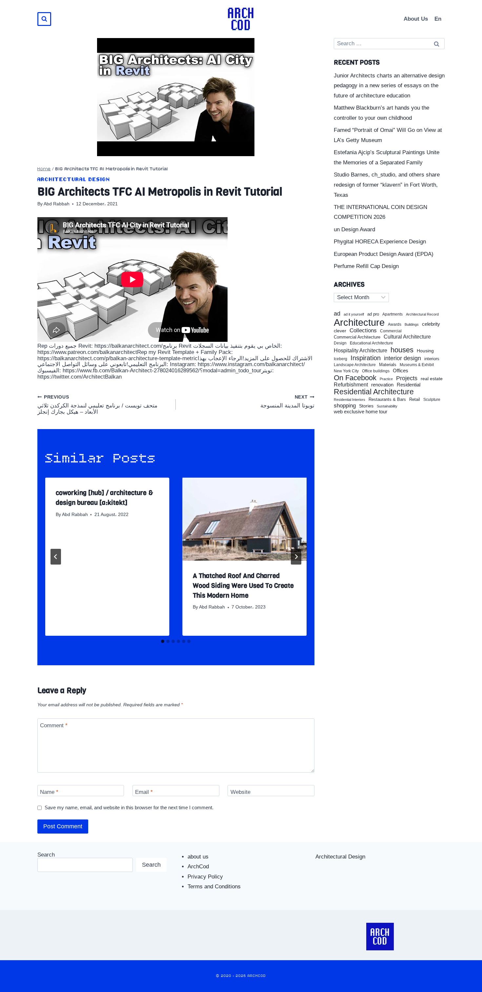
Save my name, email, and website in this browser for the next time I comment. (129, 807)
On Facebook (355, 378)
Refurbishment (351, 384)
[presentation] (244, 519)
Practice (386, 379)
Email (144, 792)
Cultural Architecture (407, 337)
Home (44, 169)
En (437, 19)
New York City (346, 371)
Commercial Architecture (357, 337)
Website (241, 792)
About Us (416, 19)
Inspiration (366, 358)
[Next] (296, 557)
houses (402, 350)
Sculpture (431, 400)
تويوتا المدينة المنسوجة (287, 402)
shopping (345, 406)
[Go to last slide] (55, 557)
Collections (363, 331)
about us (198, 857)
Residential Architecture (374, 392)
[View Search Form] (44, 19)
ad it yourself (354, 314)
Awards (394, 324)
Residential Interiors (349, 400)
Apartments (392, 314)
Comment (54, 725)
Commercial (391, 331)
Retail (414, 399)
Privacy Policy (205, 877)
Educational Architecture (371, 343)
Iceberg (340, 359)
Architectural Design (73, 179)
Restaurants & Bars (387, 399)
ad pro (373, 314)
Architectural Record (422, 314)
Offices (400, 370)
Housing (425, 350)
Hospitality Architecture (360, 350)
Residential (408, 384)
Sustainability (387, 406)
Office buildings (376, 371)
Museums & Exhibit (417, 365)
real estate (432, 378)
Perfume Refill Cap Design (366, 266)
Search (46, 855)
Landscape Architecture (355, 365)
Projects (406, 378)
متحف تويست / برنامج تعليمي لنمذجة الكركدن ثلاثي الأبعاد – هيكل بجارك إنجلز (97, 405)
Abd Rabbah (57, 203)
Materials (387, 365)
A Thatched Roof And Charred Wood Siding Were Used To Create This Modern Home (243, 585)
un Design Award (354, 229)
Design (340, 343)
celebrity (431, 324)
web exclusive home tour (360, 411)
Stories (366, 405)
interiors (431, 359)
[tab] (162, 641)
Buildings (412, 324)
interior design (402, 358)
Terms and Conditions (214, 886)
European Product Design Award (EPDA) (383, 254)
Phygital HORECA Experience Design (380, 241)
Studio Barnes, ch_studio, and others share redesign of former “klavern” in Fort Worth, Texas (387, 185)
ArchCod (198, 866)
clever (340, 330)
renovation (382, 384)
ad (337, 313)
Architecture (359, 322)
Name (49, 792)
